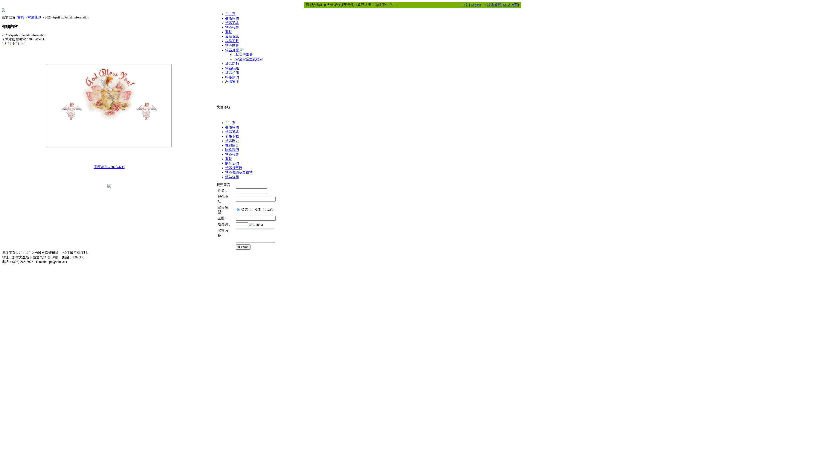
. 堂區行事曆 (243, 54)
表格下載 (232, 41)
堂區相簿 (232, 73)
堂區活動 (232, 64)
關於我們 (232, 163)
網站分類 (232, 177)
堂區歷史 (232, 45)
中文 (464, 5)
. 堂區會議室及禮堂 (248, 59)
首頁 (20, 17)
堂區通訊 (34, 17)
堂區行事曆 (233, 168)
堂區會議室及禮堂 (239, 172)
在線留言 (232, 145)
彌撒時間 (232, 18)
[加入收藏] (511, 5)
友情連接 (232, 82)
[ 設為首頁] (493, 5)
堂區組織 (232, 68)
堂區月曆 (232, 50)
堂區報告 (232, 27)
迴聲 (228, 32)
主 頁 (230, 14)
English (476, 5)
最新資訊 (232, 36)
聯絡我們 (232, 77)
